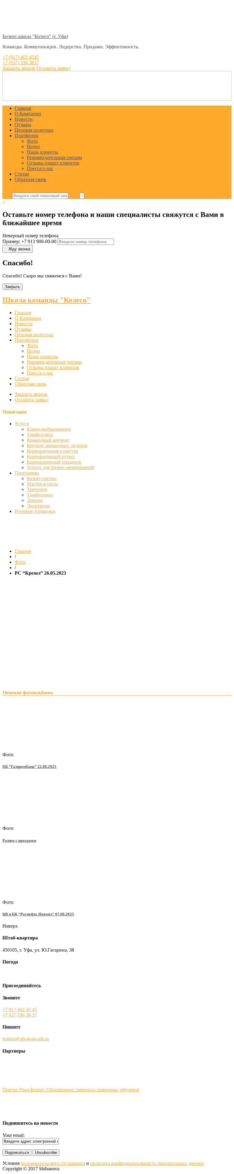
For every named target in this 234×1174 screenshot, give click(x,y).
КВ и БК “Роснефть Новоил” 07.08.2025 (38, 914)
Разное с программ (19, 840)
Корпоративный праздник (54, 462)
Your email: (13, 1135)
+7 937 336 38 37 (19, 1015)
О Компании (28, 113)
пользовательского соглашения (53, 1163)
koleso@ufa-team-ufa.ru (25, 1038)
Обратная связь (30, 179)
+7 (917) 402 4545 (20, 57)
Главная (23, 108)
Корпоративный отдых (51, 456)
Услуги (22, 423)
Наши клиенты (42, 152)
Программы (27, 473)
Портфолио (26, 135)
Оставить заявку (32, 399)
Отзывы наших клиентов (53, 162)
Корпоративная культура (52, 451)
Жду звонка (19, 249)
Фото (32, 141)
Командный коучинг (48, 440)
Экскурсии (38, 505)
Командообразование (49, 429)
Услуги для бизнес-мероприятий (60, 467)
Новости (24, 119)
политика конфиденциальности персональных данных (147, 1163)
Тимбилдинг (40, 434)
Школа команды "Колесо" (46, 300)
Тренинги (37, 489)
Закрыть (12, 286)
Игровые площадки (35, 511)
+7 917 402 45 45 (19, 1009)
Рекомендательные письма (54, 157)
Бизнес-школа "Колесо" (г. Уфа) (35, 36)
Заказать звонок (31, 394)
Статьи (22, 173)
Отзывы (23, 124)
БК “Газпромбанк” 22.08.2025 (29, 766)
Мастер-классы (42, 483)
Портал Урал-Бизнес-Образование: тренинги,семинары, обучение (70, 1089)
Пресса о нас (40, 168)
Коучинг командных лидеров (57, 445)
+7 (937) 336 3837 (20, 62)
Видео (33, 146)
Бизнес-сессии (42, 478)
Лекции (35, 500)
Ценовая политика (34, 130)
